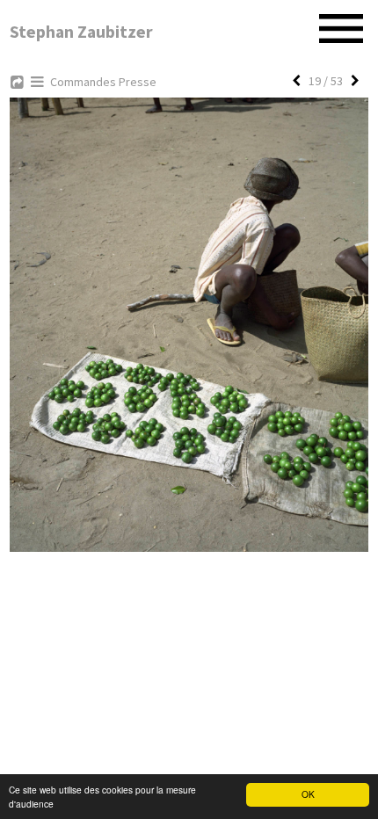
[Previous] (296, 81)
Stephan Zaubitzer (81, 31)
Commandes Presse (103, 82)
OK (308, 794)
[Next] (355, 81)
